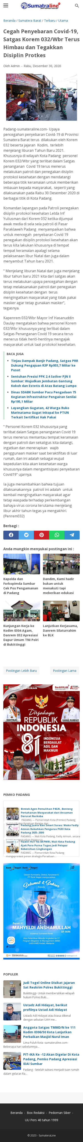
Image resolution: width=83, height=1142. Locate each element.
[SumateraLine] (41, 6)
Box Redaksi (36, 1113)
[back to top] (74, 1131)
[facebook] (11, 535)
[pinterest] (41, 535)
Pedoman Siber (60, 1113)
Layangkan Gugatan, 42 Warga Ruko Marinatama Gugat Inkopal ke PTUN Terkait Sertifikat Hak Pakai (40, 412)
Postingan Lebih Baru (21, 670)
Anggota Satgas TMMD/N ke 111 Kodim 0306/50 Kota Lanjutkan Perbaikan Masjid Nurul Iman (49, 1032)
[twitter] (26, 535)
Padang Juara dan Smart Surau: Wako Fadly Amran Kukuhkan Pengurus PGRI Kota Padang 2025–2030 (50, 828)
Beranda (16, 1113)
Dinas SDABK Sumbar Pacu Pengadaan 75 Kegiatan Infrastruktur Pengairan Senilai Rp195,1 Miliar (43, 397)
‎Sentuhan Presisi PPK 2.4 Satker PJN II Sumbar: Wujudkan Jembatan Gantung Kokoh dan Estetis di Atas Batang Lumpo (44, 381)
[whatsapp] (56, 535)
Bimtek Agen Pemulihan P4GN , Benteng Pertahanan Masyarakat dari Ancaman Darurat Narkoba (47, 812)
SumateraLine (47, 1135)
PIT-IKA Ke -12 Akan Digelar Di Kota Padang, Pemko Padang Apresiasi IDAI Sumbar (51, 1059)
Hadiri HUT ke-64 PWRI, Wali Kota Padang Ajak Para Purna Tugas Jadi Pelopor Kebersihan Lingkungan (48, 845)
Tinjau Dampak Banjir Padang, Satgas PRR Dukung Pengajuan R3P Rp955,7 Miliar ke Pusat (44, 365)
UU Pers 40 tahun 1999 (41, 1120)
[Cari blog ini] (77, 5)
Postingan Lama (64, 670)
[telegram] (72, 535)
